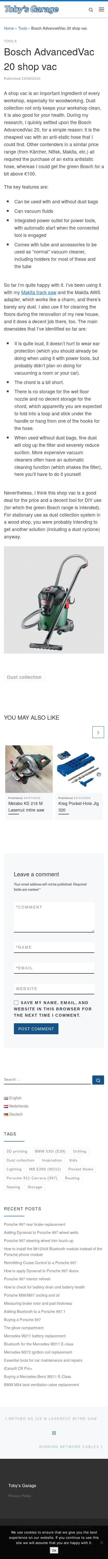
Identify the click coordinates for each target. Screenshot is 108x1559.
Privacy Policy (19, 1495)
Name (24, 947)
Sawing (13, 1187)
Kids (73, 1160)
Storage (35, 1187)
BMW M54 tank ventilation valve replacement (41, 1384)
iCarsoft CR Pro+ (18, 1368)
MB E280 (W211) (45, 1169)
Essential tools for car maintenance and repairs (43, 1360)
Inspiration (52, 1160)
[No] (101, 1542)
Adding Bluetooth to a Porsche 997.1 (35, 1311)
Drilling (80, 1151)
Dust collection (21, 1160)
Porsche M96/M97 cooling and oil (32, 1295)
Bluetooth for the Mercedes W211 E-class (38, 1343)
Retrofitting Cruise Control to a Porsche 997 (40, 1262)
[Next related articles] (98, 732)
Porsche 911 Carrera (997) (32, 1178)
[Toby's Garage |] (32, 8)
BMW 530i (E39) (50, 1151)
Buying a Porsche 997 (22, 1319)
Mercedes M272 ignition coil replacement (38, 1352)
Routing (72, 1178)
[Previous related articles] (85, 732)
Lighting (14, 1169)
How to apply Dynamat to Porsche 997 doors (41, 1270)
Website (26, 989)
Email (24, 968)
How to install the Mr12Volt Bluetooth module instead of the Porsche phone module (53, 1251)
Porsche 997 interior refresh (27, 1278)
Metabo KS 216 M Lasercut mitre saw (26, 806)
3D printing (17, 1151)
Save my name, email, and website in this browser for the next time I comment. (53, 1009)
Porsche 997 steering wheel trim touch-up (38, 1240)
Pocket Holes (80, 1169)
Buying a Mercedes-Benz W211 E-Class (37, 1376)
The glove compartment (24, 1327)
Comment (29, 907)
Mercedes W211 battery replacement (35, 1335)
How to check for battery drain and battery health (44, 1287)
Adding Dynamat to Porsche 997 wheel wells (41, 1232)
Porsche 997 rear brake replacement (34, 1224)
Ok (54, 1550)
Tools (22, 28)
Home (9, 28)
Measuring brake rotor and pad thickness (38, 1303)
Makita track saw (38, 292)
